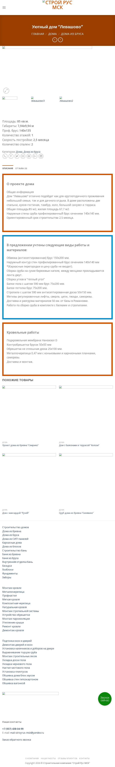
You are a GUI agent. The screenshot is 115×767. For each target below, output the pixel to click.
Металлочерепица (13, 591)
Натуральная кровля (14, 607)
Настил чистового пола (16, 667)
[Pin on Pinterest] (29, 156)
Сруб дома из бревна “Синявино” (76, 513)
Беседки (7, 565)
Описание (7, 168)
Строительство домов (15, 527)
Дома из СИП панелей (15, 539)
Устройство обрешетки (16, 614)
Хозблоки (7, 569)
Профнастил (9, 595)
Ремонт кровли (11, 626)
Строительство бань (14, 550)
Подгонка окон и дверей (17, 640)
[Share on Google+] (34, 156)
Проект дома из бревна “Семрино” (20, 445)
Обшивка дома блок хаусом (18, 675)
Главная (37, 34)
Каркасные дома (12, 542)
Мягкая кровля (11, 599)
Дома (52, 34)
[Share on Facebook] (11, 156)
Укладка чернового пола (17, 664)
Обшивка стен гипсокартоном (20, 679)
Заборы (6, 577)
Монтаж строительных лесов (19, 656)
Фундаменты (10, 573)
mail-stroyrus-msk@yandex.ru (27, 732)
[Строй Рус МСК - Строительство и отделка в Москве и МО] (57, 7)
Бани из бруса (10, 558)
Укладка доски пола (14, 660)
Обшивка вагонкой (13, 683)
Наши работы (48, 758)
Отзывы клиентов (67, 758)
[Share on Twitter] (17, 156)
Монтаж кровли (11, 588)
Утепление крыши (13, 622)
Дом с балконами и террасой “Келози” (79, 445)
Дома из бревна (11, 531)
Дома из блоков (11, 546)
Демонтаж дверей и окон (17, 644)
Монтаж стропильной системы (20, 611)
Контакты (84, 758)
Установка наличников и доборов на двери (28, 648)
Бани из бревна (11, 554)
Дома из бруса (72, 34)
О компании (32, 758)
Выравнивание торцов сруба (19, 652)
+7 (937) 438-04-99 (12, 728)
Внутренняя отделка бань (17, 562)
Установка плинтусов (15, 671)
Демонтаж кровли (13, 630)
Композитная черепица (16, 603)
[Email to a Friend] (23, 156)
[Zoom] (6, 91)
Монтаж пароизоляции (16, 618)
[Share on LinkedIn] (40, 156)
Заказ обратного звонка (16, 739)
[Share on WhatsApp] (5, 156)
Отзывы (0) (21, 168)
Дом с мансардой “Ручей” (15, 513)
